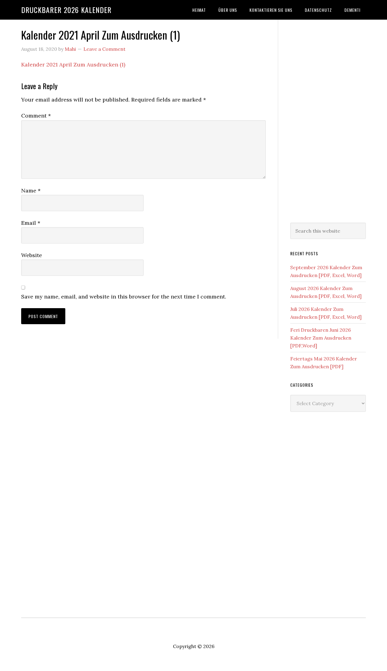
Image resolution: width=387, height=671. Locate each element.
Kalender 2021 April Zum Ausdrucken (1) (73, 64)
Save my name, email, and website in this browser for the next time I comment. (123, 296)
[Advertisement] (328, 120)
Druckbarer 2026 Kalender (66, 9)
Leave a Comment (104, 49)
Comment (36, 115)
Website (31, 255)
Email (30, 222)
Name (31, 190)
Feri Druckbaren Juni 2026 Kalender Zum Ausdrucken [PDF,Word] (320, 338)
